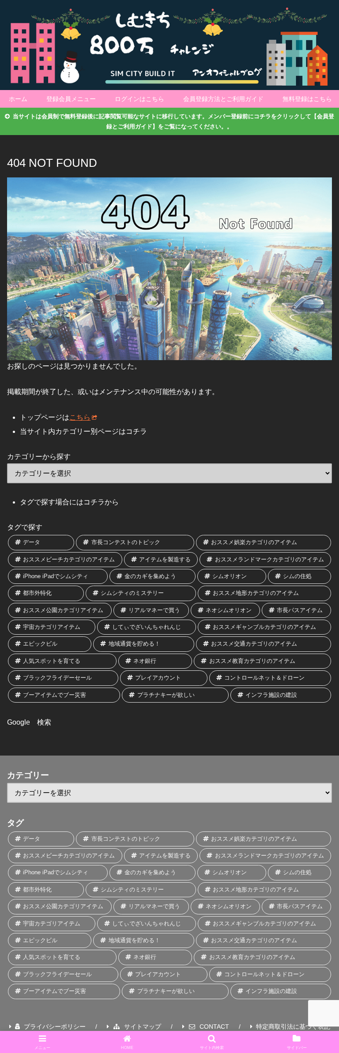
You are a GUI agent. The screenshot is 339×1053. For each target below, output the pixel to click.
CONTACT (214, 1026)
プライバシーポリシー (55, 1026)
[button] (314, 1047)
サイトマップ (142, 1026)
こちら (79, 417)
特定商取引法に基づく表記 (293, 1026)
